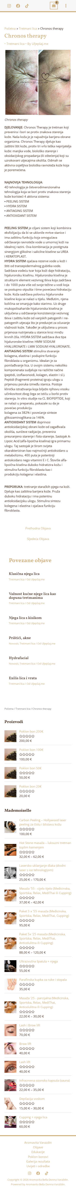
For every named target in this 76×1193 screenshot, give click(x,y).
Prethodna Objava (38, 528)
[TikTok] (27, 6)
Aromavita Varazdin (38, 1142)
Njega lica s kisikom (25, 618)
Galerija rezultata (38, 1161)
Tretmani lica (15, 44)
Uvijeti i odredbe (38, 1166)
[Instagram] (9, 6)
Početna (9, 708)
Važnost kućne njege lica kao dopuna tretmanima (32, 596)
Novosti (13, 643)
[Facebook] (18, 6)
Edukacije (38, 1152)
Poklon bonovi (38, 1157)
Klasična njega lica (24, 574)
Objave (38, 1147)
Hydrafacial (19, 658)
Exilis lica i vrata (23, 678)
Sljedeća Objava (38, 539)
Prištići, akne (20, 638)
